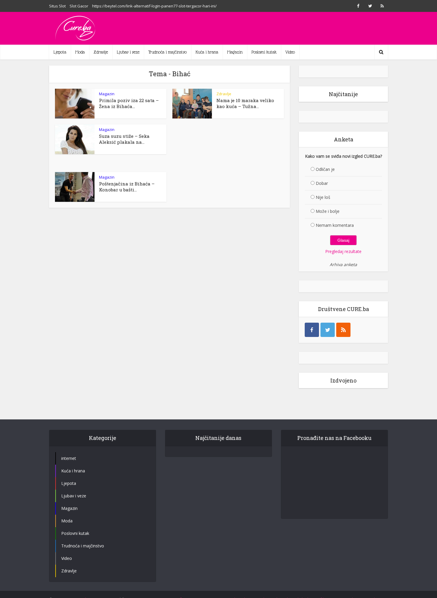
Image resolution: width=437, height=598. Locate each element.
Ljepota (60, 52)
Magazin (235, 52)
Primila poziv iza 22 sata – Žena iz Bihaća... (129, 103)
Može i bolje (327, 211)
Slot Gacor (79, 6)
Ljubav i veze (128, 52)
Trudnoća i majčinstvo (167, 52)
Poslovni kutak (263, 52)
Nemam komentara (335, 225)
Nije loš (323, 197)
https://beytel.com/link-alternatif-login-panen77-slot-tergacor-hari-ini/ (154, 6)
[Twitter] (327, 330)
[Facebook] (312, 330)
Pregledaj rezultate (343, 251)
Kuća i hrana (207, 52)
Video (290, 52)
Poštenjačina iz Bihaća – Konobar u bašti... (127, 187)
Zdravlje (101, 52)
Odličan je (325, 169)
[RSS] (343, 330)
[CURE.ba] (76, 28)
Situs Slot (57, 6)
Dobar (322, 183)
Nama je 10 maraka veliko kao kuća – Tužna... (245, 103)
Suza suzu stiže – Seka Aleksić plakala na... (124, 139)
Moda (80, 52)
